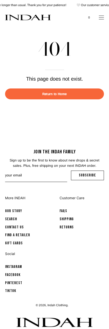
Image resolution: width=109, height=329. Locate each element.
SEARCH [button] (77, 17)
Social (10, 254)
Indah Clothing (57, 305)
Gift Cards (14, 243)
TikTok (10, 290)
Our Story (13, 211)
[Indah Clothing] (28, 17)
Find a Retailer (17, 235)
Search (11, 219)
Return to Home (54, 94)
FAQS (63, 211)
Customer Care (72, 198)
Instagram (13, 266)
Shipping (67, 219)
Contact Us (14, 227)
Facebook (13, 274)
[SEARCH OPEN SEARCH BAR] (77, 17)
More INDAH (15, 198)
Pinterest (13, 282)
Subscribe (91, 176)
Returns (67, 227)
